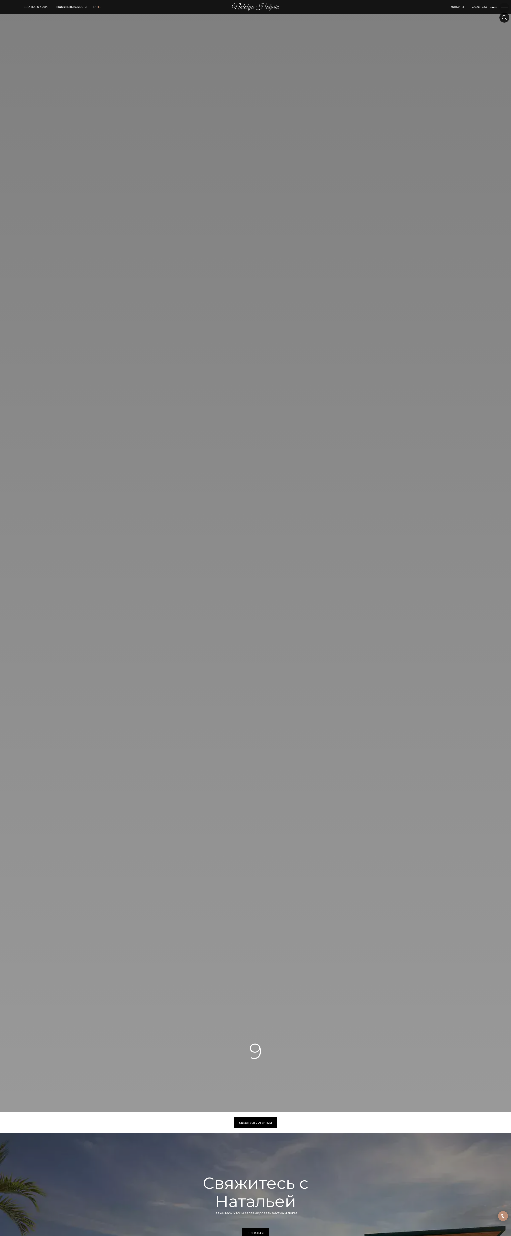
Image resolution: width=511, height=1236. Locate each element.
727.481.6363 (479, 7)
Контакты (457, 7)
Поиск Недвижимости (71, 7)
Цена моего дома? (36, 7)
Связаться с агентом (255, 1123)
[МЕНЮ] (504, 6)
